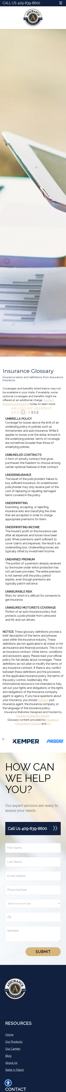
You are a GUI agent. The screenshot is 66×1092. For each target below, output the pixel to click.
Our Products (14, 1041)
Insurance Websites (16, 712)
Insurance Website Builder (33, 716)
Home (9, 1034)
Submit (43, 951)
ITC (49, 723)
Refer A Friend (14, 1070)
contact (43, 700)
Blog (8, 1055)
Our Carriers (12, 1048)
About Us (11, 1063)
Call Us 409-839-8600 (21, 3)
